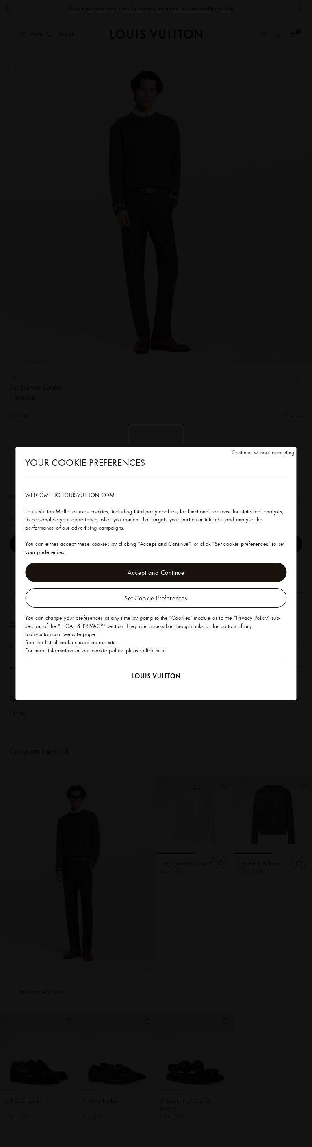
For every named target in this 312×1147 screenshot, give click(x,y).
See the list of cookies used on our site (70, 642)
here (161, 650)
